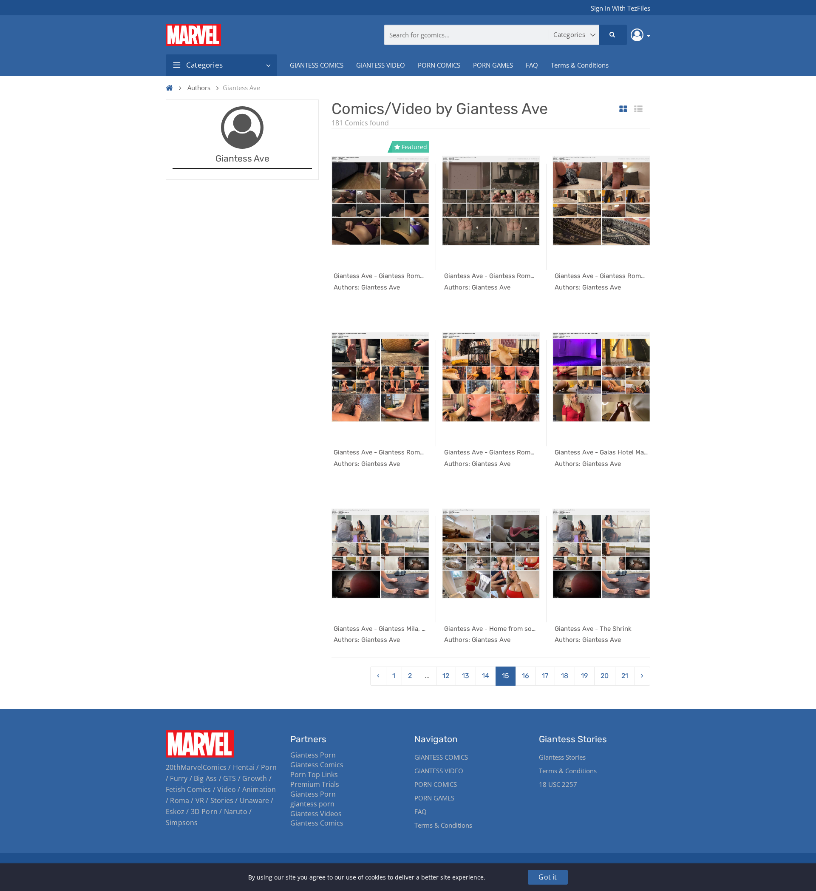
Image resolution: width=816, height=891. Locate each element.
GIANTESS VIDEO (380, 65)
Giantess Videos (316, 813)
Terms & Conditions (580, 65)
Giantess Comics (316, 764)
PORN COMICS (439, 65)
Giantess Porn (313, 755)
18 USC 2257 (558, 784)
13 (465, 676)
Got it (547, 877)
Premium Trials (314, 784)
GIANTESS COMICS (316, 65)
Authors (198, 87)
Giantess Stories (562, 757)
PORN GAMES (493, 65)
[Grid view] (623, 109)
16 (525, 676)
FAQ (532, 65)
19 (584, 676)
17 (545, 676)
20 (605, 676)
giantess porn (312, 804)
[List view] (638, 109)
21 (624, 676)
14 (485, 676)
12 (445, 676)
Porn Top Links (314, 774)
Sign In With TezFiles (620, 8)
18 (564, 676)
